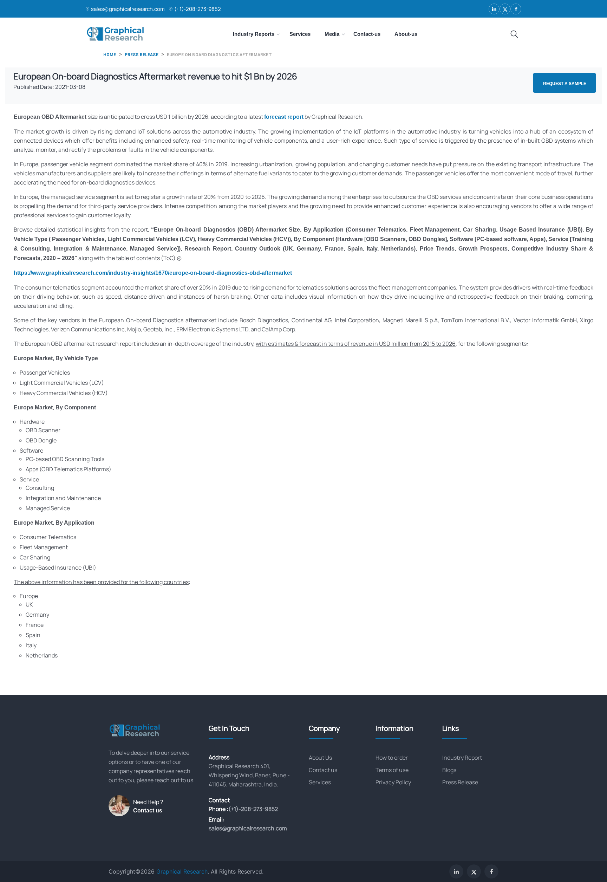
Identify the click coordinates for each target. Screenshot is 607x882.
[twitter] (505, 9)
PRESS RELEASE (141, 54)
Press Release (460, 782)
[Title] (514, 34)
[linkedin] (494, 9)
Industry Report (462, 757)
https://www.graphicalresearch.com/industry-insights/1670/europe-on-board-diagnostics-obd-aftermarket (153, 273)
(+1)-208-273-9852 (197, 9)
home (109, 54)
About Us (320, 757)
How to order (392, 757)
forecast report (284, 117)
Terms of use (392, 770)
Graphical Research (182, 871)
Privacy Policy (393, 782)
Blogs (449, 770)
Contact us (147, 810)
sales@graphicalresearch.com (128, 9)
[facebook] (515, 9)
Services (320, 782)
